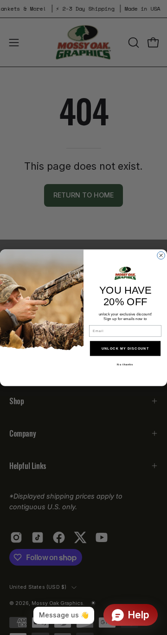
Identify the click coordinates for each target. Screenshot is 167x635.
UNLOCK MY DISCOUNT (125, 348)
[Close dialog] (161, 255)
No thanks (125, 364)
